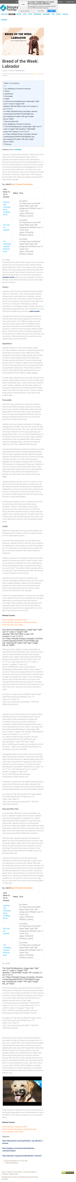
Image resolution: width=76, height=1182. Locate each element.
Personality (9, 96)
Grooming (46, 14)
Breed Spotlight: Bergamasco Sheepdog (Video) (19, 622)
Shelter (65, 14)
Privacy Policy (17, 1172)
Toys (25, 14)
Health (18, 14)
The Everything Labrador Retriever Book (7, 246)
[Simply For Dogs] (9, 8)
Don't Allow (41, 11)
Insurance (37, 14)
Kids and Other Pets (12, 121)
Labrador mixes (8, 277)
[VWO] (28, 11)
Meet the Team (70, 1)
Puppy (58, 14)
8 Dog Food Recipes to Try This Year (15, 1161)
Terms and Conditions (29, 1172)
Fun (53, 14)
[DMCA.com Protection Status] (68, 1173)
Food (30, 14)
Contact (9, 1172)
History (7, 91)
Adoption (4, 14)
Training (4, 20)
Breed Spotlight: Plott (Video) (12, 625)
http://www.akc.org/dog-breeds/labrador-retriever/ (22, 1156)
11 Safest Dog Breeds (11, 1163)
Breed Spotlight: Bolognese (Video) (14, 620)
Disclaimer (60, 1)
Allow (51, 11)
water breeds (35, 311)
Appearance (9, 94)
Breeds (12, 14)
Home (17, 1)
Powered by (23, 11)
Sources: (9, 144)
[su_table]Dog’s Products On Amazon (18, 89)
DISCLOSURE (37, 74)
